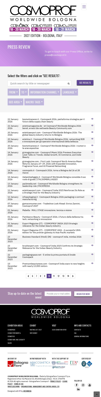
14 (68, 276)
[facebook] (76, 385)
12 (58, 276)
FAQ (75, 333)
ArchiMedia (27, 391)
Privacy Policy (55, 381)
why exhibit (33, 333)
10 (49, 276)
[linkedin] (78, 389)
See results (85, 82)
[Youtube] (89, 385)
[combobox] (13, 92)
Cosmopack (11, 330)
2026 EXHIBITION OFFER (59, 330)
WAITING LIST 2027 (36, 330)
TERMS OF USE (18, 383)
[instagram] (83, 385)
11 (54, 276)
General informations (81, 336)
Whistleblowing (14, 386)
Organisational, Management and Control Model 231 (40, 386)
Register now (83, 294)
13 (63, 276)
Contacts (77, 330)
